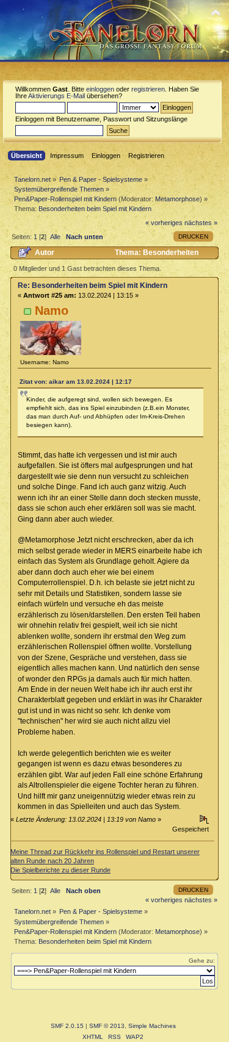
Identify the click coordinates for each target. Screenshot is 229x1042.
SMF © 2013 (107, 1025)
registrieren (148, 89)
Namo (51, 310)
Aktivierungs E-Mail (56, 95)
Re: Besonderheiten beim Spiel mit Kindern (92, 285)
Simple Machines (152, 1025)
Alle (55, 236)
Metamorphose (177, 199)
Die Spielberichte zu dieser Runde (60, 870)
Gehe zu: (202, 960)
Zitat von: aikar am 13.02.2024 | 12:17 (76, 381)
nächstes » (200, 222)
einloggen (100, 89)
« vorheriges (164, 222)
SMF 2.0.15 (67, 1025)
